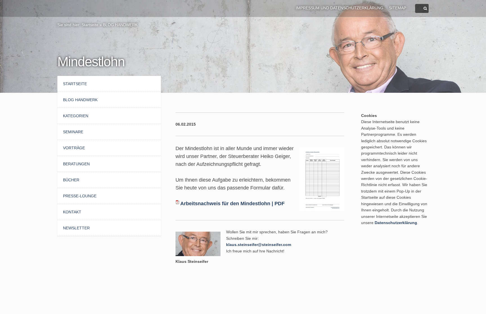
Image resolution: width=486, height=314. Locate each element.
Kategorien (75, 116)
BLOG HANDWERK (120, 24)
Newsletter (76, 228)
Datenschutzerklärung (396, 222)
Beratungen (76, 164)
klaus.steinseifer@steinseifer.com (258, 244)
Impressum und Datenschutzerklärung (339, 8)
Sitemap (397, 8)
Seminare (73, 132)
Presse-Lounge (79, 196)
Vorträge (74, 148)
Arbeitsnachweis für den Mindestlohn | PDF (232, 203)
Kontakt (72, 212)
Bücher (71, 180)
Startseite (90, 24)
